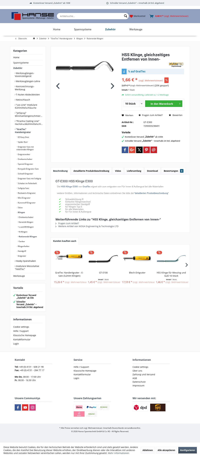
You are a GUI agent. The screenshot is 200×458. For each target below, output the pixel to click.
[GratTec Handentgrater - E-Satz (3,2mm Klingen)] (69, 259)
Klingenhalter (23, 246)
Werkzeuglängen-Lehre (27, 81)
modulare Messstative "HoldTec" (27, 268)
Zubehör (17, 67)
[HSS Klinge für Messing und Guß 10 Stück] (171, 259)
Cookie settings (21, 326)
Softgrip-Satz (23, 188)
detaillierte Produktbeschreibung (91, 170)
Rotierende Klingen (27, 236)
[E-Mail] (153, 150)
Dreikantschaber (24, 159)
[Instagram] (32, 407)
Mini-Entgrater (23, 198)
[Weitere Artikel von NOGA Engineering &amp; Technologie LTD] (176, 64)
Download (152, 170)
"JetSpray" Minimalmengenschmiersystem (29, 114)
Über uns (137, 370)
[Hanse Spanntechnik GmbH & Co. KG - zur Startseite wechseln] (33, 16)
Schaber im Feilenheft (27, 183)
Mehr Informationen (118, 453)
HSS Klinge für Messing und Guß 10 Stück (171, 274)
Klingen (21, 212)
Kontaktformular (21, 339)
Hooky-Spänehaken (25, 260)
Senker (21, 241)
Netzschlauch (22, 99)
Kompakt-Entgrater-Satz (28, 168)
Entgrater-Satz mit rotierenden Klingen (25, 148)
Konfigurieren (187, 450)
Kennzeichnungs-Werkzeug (24, 88)
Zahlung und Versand (143, 374)
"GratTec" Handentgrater (23, 131)
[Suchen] (125, 16)
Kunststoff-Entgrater (26, 202)
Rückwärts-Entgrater (26, 193)
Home (16, 57)
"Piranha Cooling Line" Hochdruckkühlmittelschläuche (29, 123)
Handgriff (21, 251)
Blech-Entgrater (137, 272)
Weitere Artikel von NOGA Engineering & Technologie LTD (88, 226)
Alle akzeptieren (166, 450)
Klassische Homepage (24, 335)
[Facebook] (125, 150)
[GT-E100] (103, 259)
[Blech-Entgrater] (137, 259)
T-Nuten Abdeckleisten (27, 94)
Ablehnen (147, 450)
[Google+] (132, 150)
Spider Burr (22, 142)
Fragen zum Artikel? (152, 115)
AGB (134, 378)
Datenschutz (139, 381)
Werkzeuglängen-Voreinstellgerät (24, 75)
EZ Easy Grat (23, 137)
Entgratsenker (23, 154)
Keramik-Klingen (25, 222)
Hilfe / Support (21, 331)
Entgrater (21, 256)
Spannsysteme (21, 62)
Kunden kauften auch (64, 240)
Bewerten (177, 115)
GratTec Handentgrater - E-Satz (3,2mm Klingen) (69, 274)
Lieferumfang (134, 170)
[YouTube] (25, 407)
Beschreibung (60, 170)
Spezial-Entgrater (25, 164)
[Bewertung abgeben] (145, 63)
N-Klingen (22, 231)
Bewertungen (173, 170)
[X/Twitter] (139, 150)
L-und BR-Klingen (26, 227)
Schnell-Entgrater (25, 173)
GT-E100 (103, 272)
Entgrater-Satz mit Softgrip (29, 178)
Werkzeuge (19, 275)
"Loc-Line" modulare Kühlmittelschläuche (26, 106)
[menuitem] (93, 16)
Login (16, 343)
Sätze (20, 207)
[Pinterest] (146, 150)
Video (118, 170)
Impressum (138, 385)
